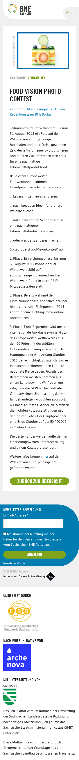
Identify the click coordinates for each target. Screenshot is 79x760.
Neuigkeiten (36, 78)
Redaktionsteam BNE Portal (30, 114)
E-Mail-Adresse (15, 515)
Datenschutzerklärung (31, 576)
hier (46, 457)
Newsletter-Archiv (14, 563)
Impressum (10, 576)
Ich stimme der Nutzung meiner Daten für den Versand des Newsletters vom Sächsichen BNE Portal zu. (32, 539)
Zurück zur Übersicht (39, 481)
